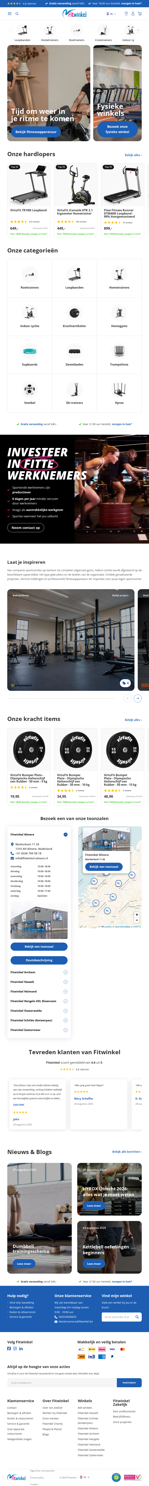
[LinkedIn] (21, 1348)
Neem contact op (26, 527)
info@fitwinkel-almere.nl (31, 858)
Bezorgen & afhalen (22, 1307)
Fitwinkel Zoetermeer (90, 1455)
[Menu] (9, 13)
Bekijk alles (133, 155)
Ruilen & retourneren (23, 1312)
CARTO (137, 926)
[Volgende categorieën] (138, 30)
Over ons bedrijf (52, 1407)
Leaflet (107, 926)
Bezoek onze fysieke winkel (117, 129)
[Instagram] (15, 1348)
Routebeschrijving (39, 960)
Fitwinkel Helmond (89, 1444)
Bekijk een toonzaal (104, 867)
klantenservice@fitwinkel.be (76, 1321)
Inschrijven (129, 1382)
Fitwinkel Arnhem (88, 1433)
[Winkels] (126, 14)
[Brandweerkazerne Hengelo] (70, 640)
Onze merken (51, 1418)
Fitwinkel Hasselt (88, 1413)
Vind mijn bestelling (22, 1302)
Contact (12, 1407)
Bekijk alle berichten (126, 1152)
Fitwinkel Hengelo (88, 1439)
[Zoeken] (17, 13)
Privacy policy (37, 1477)
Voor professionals (124, 1411)
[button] (118, 883)
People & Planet (52, 1429)
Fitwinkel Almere (88, 1428)
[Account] (133, 14)
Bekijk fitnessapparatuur (36, 132)
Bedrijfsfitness (121, 1416)
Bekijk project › (120, 595)
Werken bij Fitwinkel (55, 1413)
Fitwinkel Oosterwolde (91, 1450)
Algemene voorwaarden (42, 1470)
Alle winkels (85, 1407)
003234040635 (67, 1316)
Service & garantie (21, 1316)
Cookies (34, 1484)
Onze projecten (122, 1422)
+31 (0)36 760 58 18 (28, 853)
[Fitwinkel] (16, 1477)
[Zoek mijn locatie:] (120, 14)
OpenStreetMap (122, 926)
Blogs (46, 1434)
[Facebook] (9, 1348)
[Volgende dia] (138, 698)
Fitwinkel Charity (53, 1423)
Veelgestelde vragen (19, 1439)
